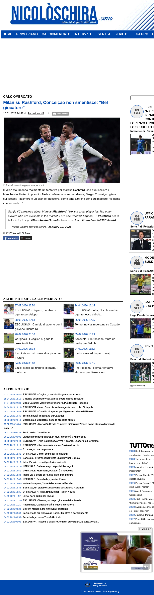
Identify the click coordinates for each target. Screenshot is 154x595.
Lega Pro (136, 315)
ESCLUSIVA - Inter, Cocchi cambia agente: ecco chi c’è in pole (58, 407)
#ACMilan (104, 215)
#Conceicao (25, 211)
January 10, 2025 (59, 226)
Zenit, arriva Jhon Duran (36, 432)
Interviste (136, 131)
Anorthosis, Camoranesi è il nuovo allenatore (48, 504)
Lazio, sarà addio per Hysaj (92, 353)
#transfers (89, 220)
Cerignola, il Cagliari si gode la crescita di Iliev (49, 420)
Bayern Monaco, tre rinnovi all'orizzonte (45, 508)
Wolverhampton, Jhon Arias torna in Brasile (48, 483)
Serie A (134, 226)
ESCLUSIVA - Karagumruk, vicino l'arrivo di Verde (51, 445)
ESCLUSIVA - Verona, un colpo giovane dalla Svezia (52, 500)
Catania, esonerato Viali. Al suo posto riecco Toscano (53, 398)
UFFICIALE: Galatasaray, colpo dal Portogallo (48, 466)
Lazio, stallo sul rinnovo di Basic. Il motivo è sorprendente (55, 513)
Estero (134, 359)
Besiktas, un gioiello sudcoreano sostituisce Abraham (53, 487)
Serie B (134, 270)
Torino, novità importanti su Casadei (97, 324)
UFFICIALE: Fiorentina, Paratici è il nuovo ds (48, 470)
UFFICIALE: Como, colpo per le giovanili (45, 453)
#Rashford (59, 211)
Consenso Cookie (91, 591)
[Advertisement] (33, 268)
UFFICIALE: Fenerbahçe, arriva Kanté (44, 479)
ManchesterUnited (45, 220)
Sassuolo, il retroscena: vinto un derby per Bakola (51, 458)
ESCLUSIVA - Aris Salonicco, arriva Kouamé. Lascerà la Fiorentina (61, 441)
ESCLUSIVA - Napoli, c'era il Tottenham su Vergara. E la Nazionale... (61, 521)
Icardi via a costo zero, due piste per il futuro (48, 474)
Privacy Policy (111, 591)
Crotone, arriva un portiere (38, 449)
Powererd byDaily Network (100, 584)
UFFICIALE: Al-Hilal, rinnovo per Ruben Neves (49, 491)
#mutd (111, 220)
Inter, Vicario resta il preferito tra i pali (44, 462)
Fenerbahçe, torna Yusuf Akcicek (42, 517)
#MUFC (101, 220)
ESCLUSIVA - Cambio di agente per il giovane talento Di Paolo (58, 411)
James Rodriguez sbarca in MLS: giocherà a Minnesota (54, 436)
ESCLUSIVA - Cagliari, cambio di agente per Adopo (51, 394)
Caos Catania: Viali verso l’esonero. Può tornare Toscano (55, 403)
